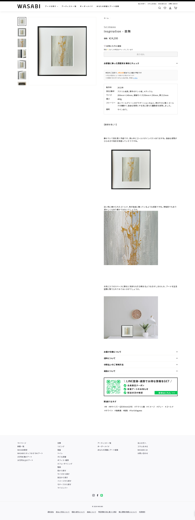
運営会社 (51, 512)
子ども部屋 (61, 457)
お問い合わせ (173, 4)
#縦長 (125, 410)
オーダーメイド (104, 446)
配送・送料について (78, 512)
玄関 (59, 443)
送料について (110, 358)
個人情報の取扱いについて (128, 512)
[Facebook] (97, 495)
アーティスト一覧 (104, 443)
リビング (60, 446)
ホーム (106, 18)
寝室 (59, 450)
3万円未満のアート (24, 457)
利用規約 (142, 512)
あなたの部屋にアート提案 (108, 450)
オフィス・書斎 (63, 460)
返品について (110, 371)
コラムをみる (143, 446)
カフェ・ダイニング (64, 463)
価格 (106, 38)
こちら (135, 78)
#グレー (160, 406)
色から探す (61, 470)
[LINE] (101, 495)
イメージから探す (64, 481)
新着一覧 (20, 446)
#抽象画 (118, 410)
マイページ (21, 443)
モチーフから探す (64, 484)
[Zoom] (62, 51)
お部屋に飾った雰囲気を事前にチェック (121, 63)
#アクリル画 (140, 406)
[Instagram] (93, 495)
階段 (59, 467)
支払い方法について (63, 512)
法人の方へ (142, 4)
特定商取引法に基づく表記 (107, 512)
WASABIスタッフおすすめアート (30, 453)
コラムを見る (151, 4)
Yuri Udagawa (110, 26)
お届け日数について (112, 351)
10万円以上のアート (25, 460)
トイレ (60, 453)
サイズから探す (63, 474)
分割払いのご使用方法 (113, 364)
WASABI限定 (22, 450)
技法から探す (62, 477)
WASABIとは (162, 4)
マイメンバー (62, 488)
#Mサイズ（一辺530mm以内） (121, 406)
